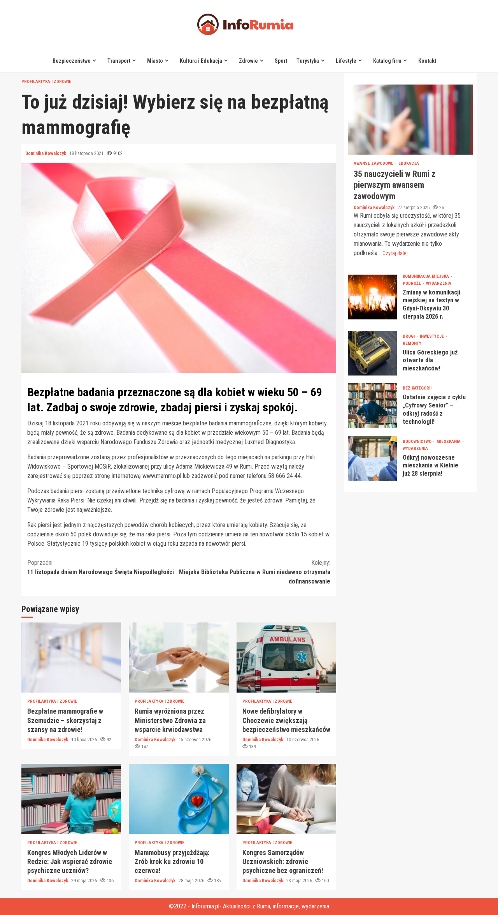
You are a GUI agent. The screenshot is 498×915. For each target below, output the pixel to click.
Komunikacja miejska (426, 276)
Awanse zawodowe (374, 163)
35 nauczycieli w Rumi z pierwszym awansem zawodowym (410, 120)
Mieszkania (449, 441)
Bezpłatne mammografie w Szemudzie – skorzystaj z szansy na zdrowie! (71, 657)
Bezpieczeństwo (72, 61)
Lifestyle (346, 61)
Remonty (412, 343)
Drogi (409, 336)
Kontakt (427, 61)
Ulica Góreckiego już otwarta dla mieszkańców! (372, 353)
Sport (281, 61)
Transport (118, 61)
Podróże (412, 283)
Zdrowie (248, 61)
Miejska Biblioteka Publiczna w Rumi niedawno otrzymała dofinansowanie (254, 572)
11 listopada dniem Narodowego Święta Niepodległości (100, 567)
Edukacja (408, 163)
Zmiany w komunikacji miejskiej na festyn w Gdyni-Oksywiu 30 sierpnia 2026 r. (372, 297)
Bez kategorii (417, 388)
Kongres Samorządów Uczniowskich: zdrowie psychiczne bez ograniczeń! (286, 799)
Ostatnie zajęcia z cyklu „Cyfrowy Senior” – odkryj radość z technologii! (372, 405)
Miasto (155, 61)
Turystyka (307, 61)
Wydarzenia (438, 283)
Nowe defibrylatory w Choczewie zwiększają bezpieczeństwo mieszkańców (286, 657)
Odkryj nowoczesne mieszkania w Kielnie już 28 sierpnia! (372, 458)
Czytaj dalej (395, 253)
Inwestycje (432, 336)
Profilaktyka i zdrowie (46, 81)
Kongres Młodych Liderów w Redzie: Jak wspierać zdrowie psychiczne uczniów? (71, 799)
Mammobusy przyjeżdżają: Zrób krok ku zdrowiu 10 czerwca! (178, 799)
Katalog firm (387, 61)
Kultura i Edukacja (201, 61)
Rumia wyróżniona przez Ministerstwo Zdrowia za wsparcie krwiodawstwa (178, 657)
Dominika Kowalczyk (46, 153)
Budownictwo (418, 441)
